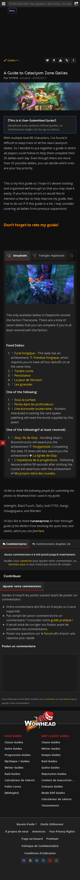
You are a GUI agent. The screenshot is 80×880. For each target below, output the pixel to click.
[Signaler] (60, 60)
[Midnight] (12, 793)
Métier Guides (14, 767)
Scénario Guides (52, 786)
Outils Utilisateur (51, 824)
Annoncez (38, 831)
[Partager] (76, 3)
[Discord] (24, 860)
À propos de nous (16, 831)
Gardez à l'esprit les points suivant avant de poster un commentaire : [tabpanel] (39, 648)
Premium (52, 838)
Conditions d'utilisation (40, 853)
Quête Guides (50, 767)
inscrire (67, 699)
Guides (11, 60)
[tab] (17, 255)
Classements (50, 805)
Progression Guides (18, 755)
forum (48, 633)
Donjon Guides (51, 755)
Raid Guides (12, 774)
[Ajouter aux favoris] (47, 60)
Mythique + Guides (17, 761)
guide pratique (61, 620)
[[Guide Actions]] (73, 60)
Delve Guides (13, 748)
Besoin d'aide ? (27, 824)
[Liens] (67, 60)
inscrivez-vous (17, 564)
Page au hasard (32, 838)
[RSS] (56, 860)
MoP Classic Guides (55, 736)
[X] (30, 860)
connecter (26, 561)
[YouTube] (50, 860)
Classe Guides (14, 742)
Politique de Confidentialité (40, 846)
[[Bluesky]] (37, 860)
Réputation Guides (53, 774)
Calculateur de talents (20, 780)
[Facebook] (43, 860)
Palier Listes (13, 786)
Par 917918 (11, 78)
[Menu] (3, 3)
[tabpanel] (40, 559)
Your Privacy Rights (62, 831)
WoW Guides (13, 736)
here (41, 531)
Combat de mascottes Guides (58, 780)
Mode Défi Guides (53, 793)
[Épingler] (54, 60)
